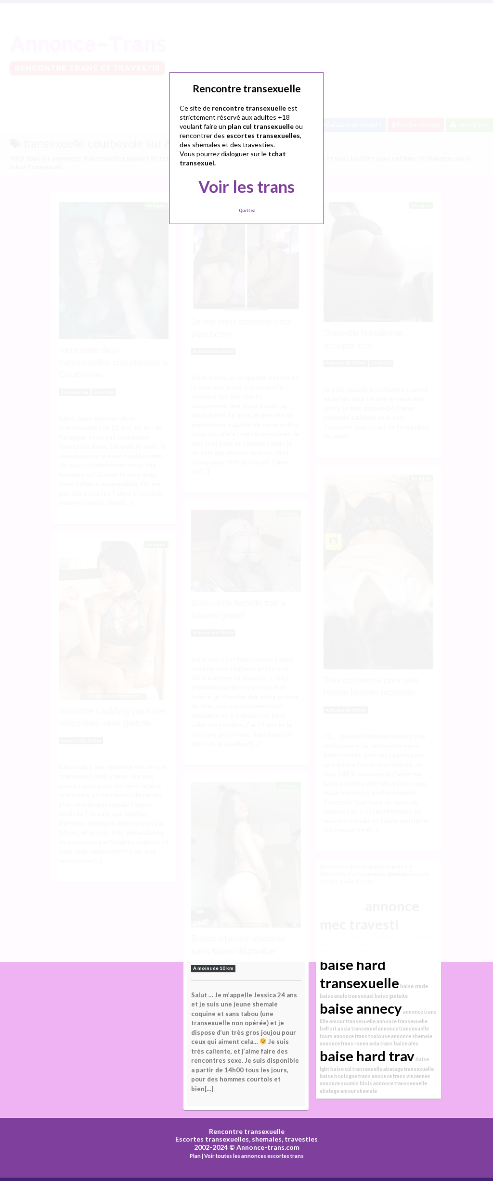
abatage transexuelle (408, 1069)
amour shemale (358, 1091)
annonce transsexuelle (400, 1083)
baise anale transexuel (347, 996)
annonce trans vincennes (401, 1076)
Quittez (247, 210)
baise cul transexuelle (356, 1069)
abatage (329, 1091)
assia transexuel (357, 1028)
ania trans (381, 1043)
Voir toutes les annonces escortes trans (254, 1156)
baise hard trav (367, 1055)
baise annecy (361, 1008)
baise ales (406, 1043)
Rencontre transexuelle (247, 1131)
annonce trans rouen (344, 1043)
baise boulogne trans (345, 1076)
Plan (195, 1156)
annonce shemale (411, 1036)
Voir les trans (246, 186)
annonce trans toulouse (362, 1036)
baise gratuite (391, 996)
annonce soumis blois (346, 1083)
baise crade (414, 986)
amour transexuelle (352, 1021)
